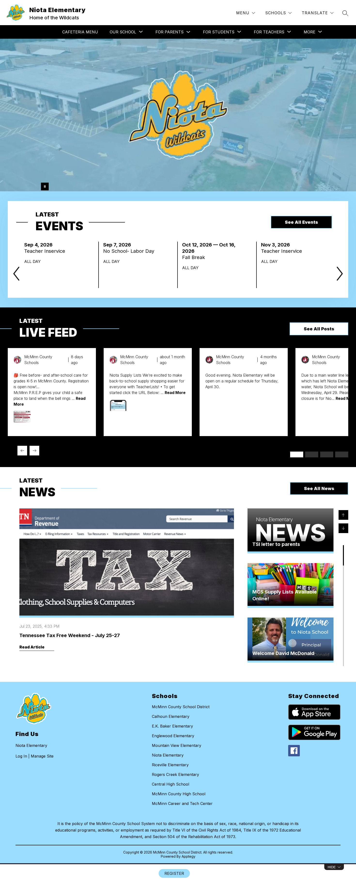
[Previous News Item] (343, 515)
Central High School (170, 784)
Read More (175, 392)
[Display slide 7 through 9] (326, 454)
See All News (319, 488)
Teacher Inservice (46, 251)
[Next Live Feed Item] (34, 450)
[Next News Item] (343, 528)
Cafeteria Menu (80, 32)
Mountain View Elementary (176, 745)
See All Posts (319, 328)
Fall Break (195, 257)
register (174, 873)
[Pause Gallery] (45, 186)
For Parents (169, 32)
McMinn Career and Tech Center (182, 803)
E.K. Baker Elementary (172, 726)
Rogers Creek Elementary (175, 774)
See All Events (301, 222)
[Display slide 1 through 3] (296, 454)
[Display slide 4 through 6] (311, 454)
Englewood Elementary (173, 735)
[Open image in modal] (22, 417)
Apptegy (188, 856)
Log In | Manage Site (34, 756)
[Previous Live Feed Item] (22, 450)
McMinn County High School (178, 793)
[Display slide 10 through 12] (341, 454)
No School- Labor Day (130, 251)
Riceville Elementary (170, 764)
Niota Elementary (168, 755)
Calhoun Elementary (170, 716)
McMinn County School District (180, 706)
